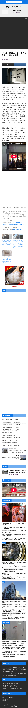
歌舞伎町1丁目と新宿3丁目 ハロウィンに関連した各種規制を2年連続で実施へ (14, 655)
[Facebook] (20, 64)
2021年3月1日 (6, 59)
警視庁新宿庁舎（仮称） (8, 432)
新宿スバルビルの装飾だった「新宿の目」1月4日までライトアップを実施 (14, 563)
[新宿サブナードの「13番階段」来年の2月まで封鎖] (14, 630)
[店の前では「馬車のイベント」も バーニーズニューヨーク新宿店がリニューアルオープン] (7, 253)
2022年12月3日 (14, 474)
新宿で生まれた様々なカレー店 (10, 686)
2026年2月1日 (18, 12)
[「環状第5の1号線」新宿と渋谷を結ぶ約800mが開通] (5, 472)
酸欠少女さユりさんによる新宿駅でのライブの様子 (13, 667)
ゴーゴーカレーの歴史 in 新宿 (9, 685)
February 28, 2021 (18, 229)
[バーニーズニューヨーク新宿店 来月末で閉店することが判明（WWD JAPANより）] (7, 236)
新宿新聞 (4, 700)
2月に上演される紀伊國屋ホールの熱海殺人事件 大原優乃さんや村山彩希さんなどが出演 (14, 610)
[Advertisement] (14, 35)
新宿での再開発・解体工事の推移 (10, 419)
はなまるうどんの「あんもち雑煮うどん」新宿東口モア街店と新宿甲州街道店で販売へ (14, 618)
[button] (26, 19)
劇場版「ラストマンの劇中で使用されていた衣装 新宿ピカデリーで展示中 (14, 614)
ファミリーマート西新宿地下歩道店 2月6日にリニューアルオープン (14, 527)
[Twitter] (8, 64)
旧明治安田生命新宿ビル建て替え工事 (11, 437)
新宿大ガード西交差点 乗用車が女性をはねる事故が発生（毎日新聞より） (14, 535)
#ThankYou (19, 222)
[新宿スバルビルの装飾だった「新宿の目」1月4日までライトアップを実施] (14, 551)
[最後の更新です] (5, 12)
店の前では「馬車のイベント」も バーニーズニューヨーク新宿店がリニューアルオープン (6, 259)
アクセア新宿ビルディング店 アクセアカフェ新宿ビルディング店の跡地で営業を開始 (14, 538)
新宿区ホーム (5, 699)
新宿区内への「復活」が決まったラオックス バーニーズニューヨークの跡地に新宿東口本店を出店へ (18, 244)
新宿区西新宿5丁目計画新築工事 (9, 443)
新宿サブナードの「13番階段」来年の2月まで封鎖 (14, 641)
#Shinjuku (5, 224)
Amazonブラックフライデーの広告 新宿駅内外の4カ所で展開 (14, 574)
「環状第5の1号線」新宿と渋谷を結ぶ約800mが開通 (17, 471)
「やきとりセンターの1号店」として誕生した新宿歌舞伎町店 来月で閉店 (14, 651)
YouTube (6, 663)
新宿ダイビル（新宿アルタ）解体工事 (11, 424)
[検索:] (14, 1)
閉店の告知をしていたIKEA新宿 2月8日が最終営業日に (14, 601)
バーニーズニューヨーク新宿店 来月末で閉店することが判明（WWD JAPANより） (6, 243)
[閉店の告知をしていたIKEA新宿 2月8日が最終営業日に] (14, 590)
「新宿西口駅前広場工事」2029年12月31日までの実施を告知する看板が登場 (14, 577)
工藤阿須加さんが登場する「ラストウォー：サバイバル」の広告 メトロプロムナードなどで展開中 (14, 606)
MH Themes (14, 706)
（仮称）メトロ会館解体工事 (9, 435)
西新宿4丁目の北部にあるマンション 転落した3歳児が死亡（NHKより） (14, 531)
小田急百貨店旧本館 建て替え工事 (10, 430)
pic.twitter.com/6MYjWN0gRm (16, 224)
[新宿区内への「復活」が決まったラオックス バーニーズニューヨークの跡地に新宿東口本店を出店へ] (18, 236)
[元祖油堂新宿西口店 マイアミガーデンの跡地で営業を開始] (14, 512)
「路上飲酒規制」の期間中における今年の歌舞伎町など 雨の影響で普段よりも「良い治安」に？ (14, 648)
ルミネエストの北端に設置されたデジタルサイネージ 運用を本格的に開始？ (14, 570)
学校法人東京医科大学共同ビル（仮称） (11, 422)
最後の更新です (18, 10)
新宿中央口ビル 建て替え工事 (9, 440)
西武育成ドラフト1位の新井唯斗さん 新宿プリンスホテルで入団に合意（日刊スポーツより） (14, 644)
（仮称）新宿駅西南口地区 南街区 (10, 427)
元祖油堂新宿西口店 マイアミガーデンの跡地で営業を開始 (14, 524)
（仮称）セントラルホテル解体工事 (10, 445)
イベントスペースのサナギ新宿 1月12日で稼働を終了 (14, 566)
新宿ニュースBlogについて (8, 697)
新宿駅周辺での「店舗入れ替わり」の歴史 (12, 688)
